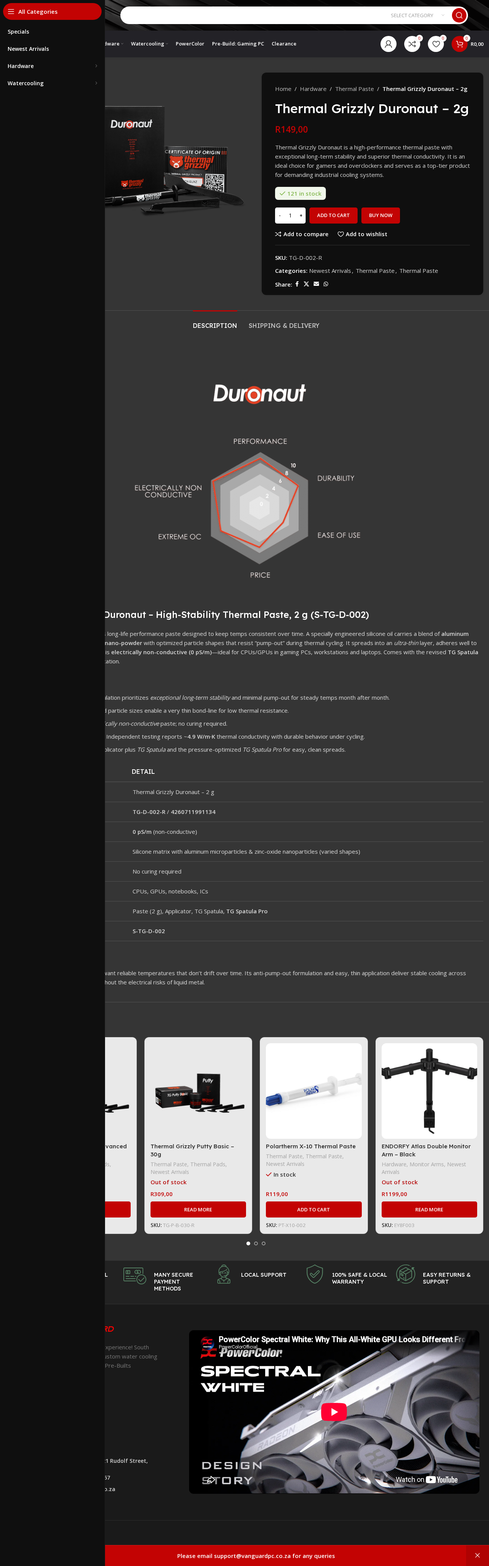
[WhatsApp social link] (325, 284)
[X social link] (306, 284)
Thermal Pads (207, 1164)
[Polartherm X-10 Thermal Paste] (314, 1091)
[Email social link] (316, 284)
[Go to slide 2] (256, 1243)
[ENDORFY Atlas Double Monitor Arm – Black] (430, 1091)
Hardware (313, 88)
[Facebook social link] (296, 284)
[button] (314, 1209)
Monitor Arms (427, 1164)
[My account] (388, 44)
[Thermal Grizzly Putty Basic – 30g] (198, 1091)
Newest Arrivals (330, 270)
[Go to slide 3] (264, 1243)
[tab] (215, 322)
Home (283, 88)
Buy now (380, 215)
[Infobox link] (165, 1278)
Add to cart (333, 215)
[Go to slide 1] (248, 1243)
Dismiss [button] (477, 1555)
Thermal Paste (354, 88)
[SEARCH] (459, 15)
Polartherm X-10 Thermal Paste (311, 1146)
